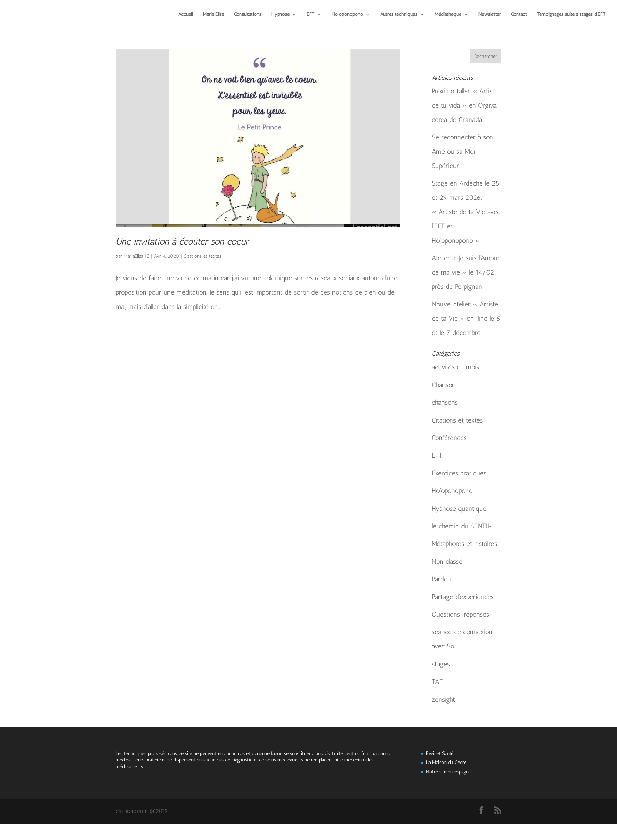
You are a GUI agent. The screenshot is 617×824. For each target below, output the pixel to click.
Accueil (185, 14)
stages (441, 664)
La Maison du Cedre (446, 762)
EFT (311, 14)
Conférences (449, 438)
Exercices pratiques (459, 473)
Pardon (441, 579)
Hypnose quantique (459, 508)
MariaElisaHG (137, 256)
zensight (443, 699)
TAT (437, 681)
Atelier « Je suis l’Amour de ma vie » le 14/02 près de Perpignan (466, 272)
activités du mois (455, 367)
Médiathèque (448, 14)
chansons (445, 402)
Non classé (447, 561)
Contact (519, 14)
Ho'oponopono (452, 491)
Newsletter (489, 14)
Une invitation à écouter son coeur (182, 241)
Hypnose (280, 14)
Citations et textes (202, 256)
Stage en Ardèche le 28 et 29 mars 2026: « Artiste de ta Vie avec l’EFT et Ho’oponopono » (466, 212)
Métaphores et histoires (464, 543)
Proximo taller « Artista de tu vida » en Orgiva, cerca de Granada (465, 105)
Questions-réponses (460, 614)
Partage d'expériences (463, 597)
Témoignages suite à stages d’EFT (571, 14)
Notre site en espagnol (449, 772)
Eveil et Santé (439, 753)
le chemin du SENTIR (462, 526)
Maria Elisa (213, 14)
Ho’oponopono (347, 14)
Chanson (444, 385)
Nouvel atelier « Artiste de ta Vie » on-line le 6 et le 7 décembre (466, 318)
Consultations (247, 14)
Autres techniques (398, 14)
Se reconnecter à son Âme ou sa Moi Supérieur (462, 151)
